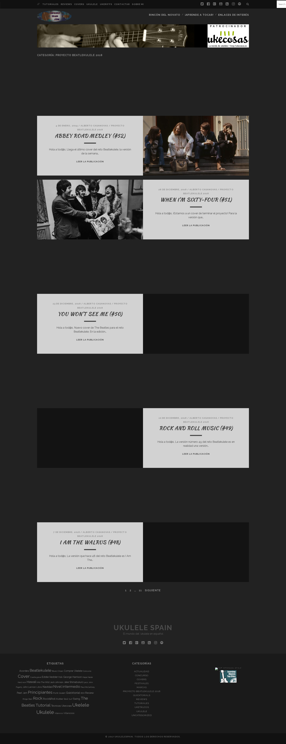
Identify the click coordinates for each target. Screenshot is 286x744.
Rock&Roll (49, 698)
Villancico (59, 713)
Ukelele (80, 705)
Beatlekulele (40, 670)
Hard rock (22, 682)
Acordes (24, 670)
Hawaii (31, 682)
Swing (76, 698)
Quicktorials (141, 695)
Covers (79, 4)
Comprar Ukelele (73, 671)
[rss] (227, 4)
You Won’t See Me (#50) (90, 313)
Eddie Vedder (50, 676)
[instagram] (233, 4)
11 (140, 590)
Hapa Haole (87, 677)
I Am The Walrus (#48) (90, 542)
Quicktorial (73, 692)
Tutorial (43, 705)
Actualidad (141, 671)
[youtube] (220, 4)
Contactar (122, 4)
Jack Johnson (56, 682)
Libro (39, 687)
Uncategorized (142, 715)
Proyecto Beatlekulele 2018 (142, 691)
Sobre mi (138, 4)
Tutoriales (50, 4)
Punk (55, 693)
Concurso (87, 671)
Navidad (48, 686)
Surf (70, 699)
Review (89, 692)
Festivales (142, 683)
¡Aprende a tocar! (199, 14)
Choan (60, 671)
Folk (60, 677)
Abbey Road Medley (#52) (90, 135)
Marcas (142, 687)
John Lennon (29, 687)
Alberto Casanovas (94, 125)
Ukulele (92, 4)
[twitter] (202, 4)
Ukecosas (67, 705)
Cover (24, 676)
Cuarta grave (35, 677)
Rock (37, 698)
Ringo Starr (27, 699)
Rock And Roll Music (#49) (196, 428)
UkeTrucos (142, 707)
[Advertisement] (136, 92)
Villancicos (69, 713)
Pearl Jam (22, 693)
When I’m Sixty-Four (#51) (196, 199)
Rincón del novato (164, 14)
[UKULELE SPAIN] (54, 20)
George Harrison (72, 677)
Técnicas (56, 705)
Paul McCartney (88, 687)
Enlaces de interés (233, 14)
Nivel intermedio (66, 687)
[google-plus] (214, 4)
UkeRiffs (106, 4)
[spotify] (239, 4)
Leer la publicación (90, 161)
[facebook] (208, 4)
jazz (86, 682)
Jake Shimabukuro (74, 682)
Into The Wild (43, 682)
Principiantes (40, 692)
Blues (54, 671)
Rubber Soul (62, 699)
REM (83, 693)
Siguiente (153, 590)
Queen (62, 693)
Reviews (66, 4)
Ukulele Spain (143, 628)
